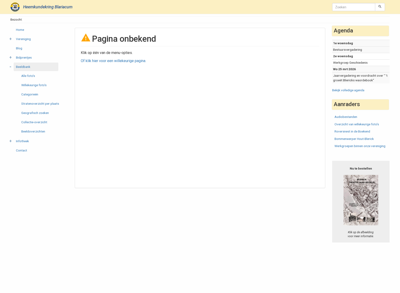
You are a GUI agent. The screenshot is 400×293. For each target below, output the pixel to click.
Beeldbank (23, 67)
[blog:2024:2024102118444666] (361, 200)
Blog (19, 48)
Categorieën (29, 94)
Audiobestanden (345, 117)
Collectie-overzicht (34, 122)
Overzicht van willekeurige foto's (356, 124)
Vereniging (23, 39)
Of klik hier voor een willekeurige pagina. (113, 61)
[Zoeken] (380, 7)
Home (20, 30)
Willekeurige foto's (34, 85)
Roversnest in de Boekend (352, 131)
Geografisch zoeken (35, 113)
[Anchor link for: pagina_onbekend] (160, 38)
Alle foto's (28, 76)
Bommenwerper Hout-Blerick (354, 139)
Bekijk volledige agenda (348, 90)
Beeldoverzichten (33, 131)
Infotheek (22, 141)
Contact (21, 150)
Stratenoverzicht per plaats (40, 103)
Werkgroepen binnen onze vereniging (359, 146)
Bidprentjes (24, 57)
